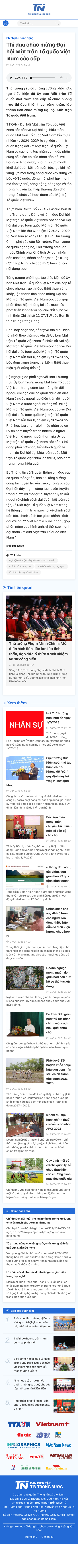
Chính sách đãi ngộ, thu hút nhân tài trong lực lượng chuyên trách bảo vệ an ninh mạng (38, 1220)
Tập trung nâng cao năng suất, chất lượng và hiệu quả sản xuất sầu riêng (37, 1245)
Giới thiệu (48, 1536)
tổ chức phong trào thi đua (23, 572)
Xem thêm (17, 702)
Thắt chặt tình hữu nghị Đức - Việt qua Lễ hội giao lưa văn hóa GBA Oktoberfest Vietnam (32, 1322)
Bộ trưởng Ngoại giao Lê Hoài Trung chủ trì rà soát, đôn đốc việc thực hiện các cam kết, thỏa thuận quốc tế (32, 1364)
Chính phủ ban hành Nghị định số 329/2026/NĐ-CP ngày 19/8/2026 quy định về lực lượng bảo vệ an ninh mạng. (38, 1232)
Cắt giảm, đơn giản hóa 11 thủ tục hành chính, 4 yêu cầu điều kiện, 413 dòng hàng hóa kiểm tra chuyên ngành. (38, 1047)
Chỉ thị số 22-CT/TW (20, 566)
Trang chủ (30, 1536)
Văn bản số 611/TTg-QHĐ (51, 566)
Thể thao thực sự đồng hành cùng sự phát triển (31, 1340)
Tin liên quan (19, 587)
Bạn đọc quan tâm (22, 1310)
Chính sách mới (20, 1211)
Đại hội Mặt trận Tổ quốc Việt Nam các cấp (32, 560)
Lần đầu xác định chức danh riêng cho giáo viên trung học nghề (36, 1274)
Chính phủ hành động (19, 38)
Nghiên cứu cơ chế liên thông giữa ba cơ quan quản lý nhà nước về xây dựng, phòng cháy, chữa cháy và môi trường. (38, 1000)
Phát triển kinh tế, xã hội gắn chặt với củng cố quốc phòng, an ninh (32, 1405)
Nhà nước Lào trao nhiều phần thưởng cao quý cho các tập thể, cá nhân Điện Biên (32, 1384)
